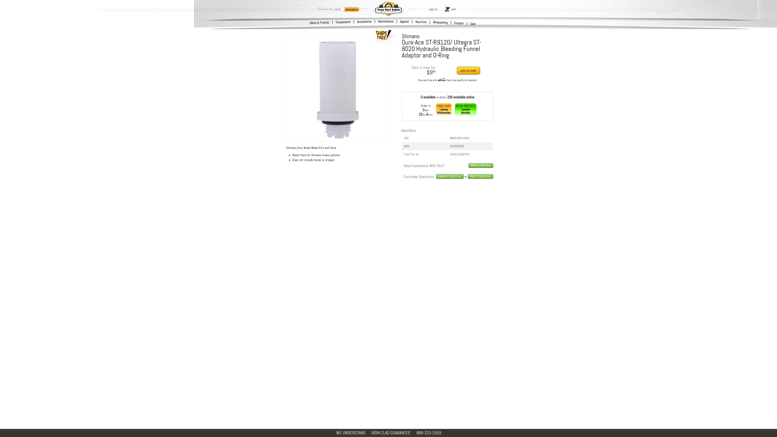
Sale (473, 24)
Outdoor (459, 23)
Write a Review (481, 165)
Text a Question (480, 176)
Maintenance (386, 21)
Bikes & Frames (319, 22)
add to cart (468, 70)
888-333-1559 (428, 433)
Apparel (404, 21)
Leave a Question (449, 176)
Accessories (364, 21)
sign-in (433, 9)
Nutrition (421, 22)
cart (453, 9)
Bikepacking (440, 22)
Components (343, 22)
